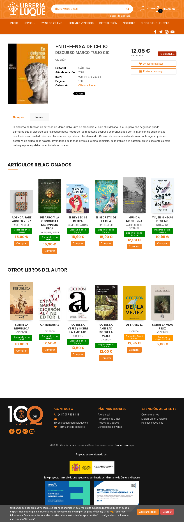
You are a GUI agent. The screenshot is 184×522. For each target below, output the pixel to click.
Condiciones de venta (110, 426)
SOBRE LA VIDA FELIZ (162, 327)
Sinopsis (18, 117)
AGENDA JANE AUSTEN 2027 (21, 219)
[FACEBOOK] (155, 31)
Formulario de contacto (72, 426)
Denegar (167, 511)
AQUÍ (112, 511)
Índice (39, 117)
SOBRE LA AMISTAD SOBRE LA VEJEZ (106, 330)
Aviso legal (104, 414)
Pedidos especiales (152, 422)
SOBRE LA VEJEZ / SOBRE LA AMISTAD (78, 328)
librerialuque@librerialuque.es (71, 422)
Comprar (21, 243)
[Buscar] (128, 8)
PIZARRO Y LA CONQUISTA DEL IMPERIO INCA (49, 223)
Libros (28, 23)
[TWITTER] (161, 31)
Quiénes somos (150, 414)
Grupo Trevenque (124, 445)
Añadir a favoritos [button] (153, 63)
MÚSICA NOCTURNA (134, 219)
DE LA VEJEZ (134, 325)
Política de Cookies (108, 422)
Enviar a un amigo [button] (153, 71)
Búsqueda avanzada (120, 16)
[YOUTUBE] (172, 31)
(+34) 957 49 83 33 (68, 414)
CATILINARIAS (49, 325)
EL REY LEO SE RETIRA (78, 219)
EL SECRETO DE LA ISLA (106, 219)
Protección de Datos (109, 418)
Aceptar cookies (148, 511)
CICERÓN (60, 59)
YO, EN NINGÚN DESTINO (162, 219)
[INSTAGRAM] (166, 31)
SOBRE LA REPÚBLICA (21, 327)
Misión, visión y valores (154, 418)
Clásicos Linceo (87, 85)
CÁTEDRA (84, 68)
